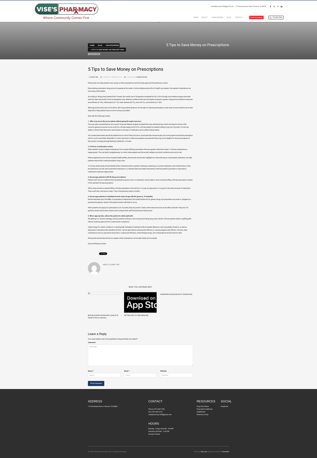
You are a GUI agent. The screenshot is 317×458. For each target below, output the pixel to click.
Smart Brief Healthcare (205, 409)
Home (92, 45)
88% (109, 199)
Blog (100, 45)
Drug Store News (203, 406)
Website (163, 371)
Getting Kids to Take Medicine (136, 315)
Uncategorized (112, 45)
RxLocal (204, 452)
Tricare (128, 141)
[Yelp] (274, 6)
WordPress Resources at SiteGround (176, 294)
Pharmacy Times (100, 244)
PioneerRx (225, 452)
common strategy (105, 219)
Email (127, 371)
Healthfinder (201, 412)
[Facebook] (270, 6)
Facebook (224, 406)
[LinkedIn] (281, 6)
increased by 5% (150, 96)
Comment (91, 342)
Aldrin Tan (94, 77)
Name (91, 371)
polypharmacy (115, 152)
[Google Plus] (278, 6)
